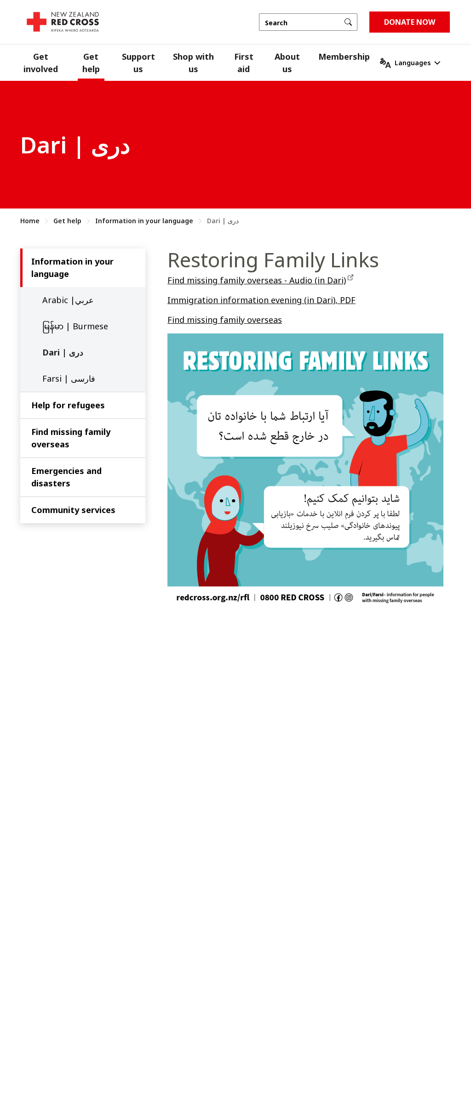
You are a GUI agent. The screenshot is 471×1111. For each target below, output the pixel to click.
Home (30, 220)
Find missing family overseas (70, 438)
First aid (243, 62)
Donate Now (409, 22)
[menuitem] (49, 63)
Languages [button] (413, 62)
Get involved (40, 62)
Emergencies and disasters (66, 477)
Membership (344, 56)
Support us (138, 62)
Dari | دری (62, 352)
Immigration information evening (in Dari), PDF (261, 299)
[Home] (62, 22)
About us (287, 62)
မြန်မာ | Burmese (75, 326)
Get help (91, 62)
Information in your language (144, 220)
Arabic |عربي (68, 299)
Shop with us (193, 62)
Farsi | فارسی (68, 378)
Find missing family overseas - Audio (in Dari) (256, 280)
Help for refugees (68, 405)
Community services (73, 509)
